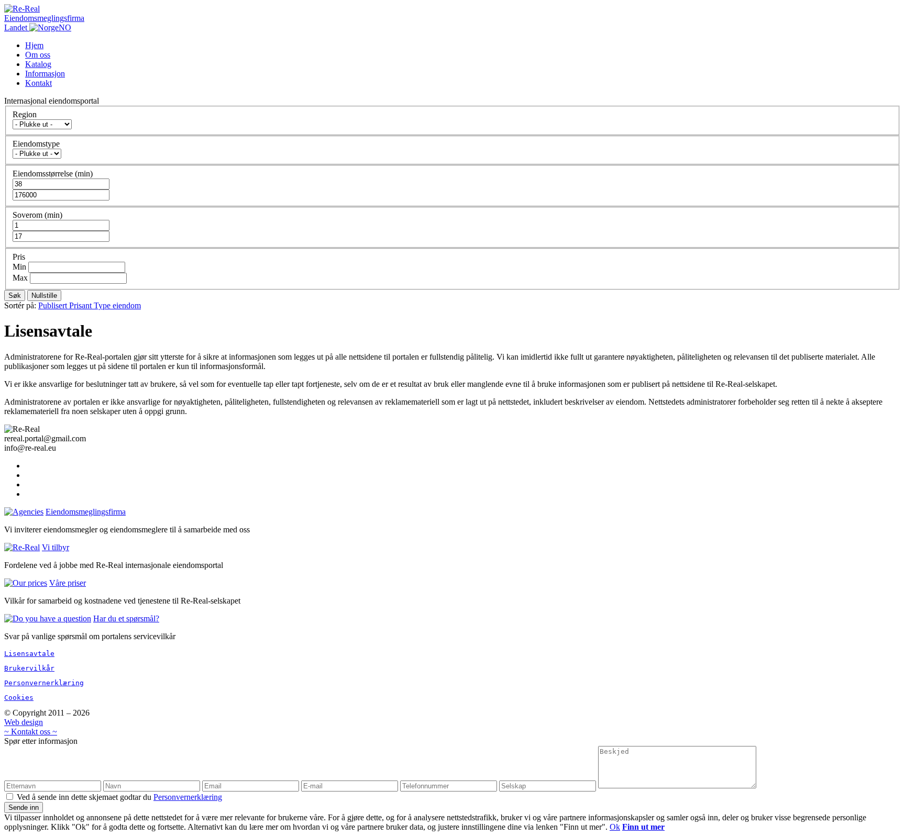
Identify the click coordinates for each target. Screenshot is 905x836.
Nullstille (44, 295)
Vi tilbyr (55, 547)
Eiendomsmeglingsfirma (86, 511)
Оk (615, 826)
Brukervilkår (29, 668)
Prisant (81, 305)
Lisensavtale (29, 653)
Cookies (19, 697)
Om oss (37, 54)
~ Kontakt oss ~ (30, 731)
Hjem (34, 45)
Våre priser (67, 582)
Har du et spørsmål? (126, 618)
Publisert (53, 305)
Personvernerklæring (44, 683)
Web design (23, 722)
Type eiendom (117, 305)
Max (21, 277)
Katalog (38, 64)
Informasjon (45, 73)
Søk (14, 295)
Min (20, 266)
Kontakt (38, 83)
